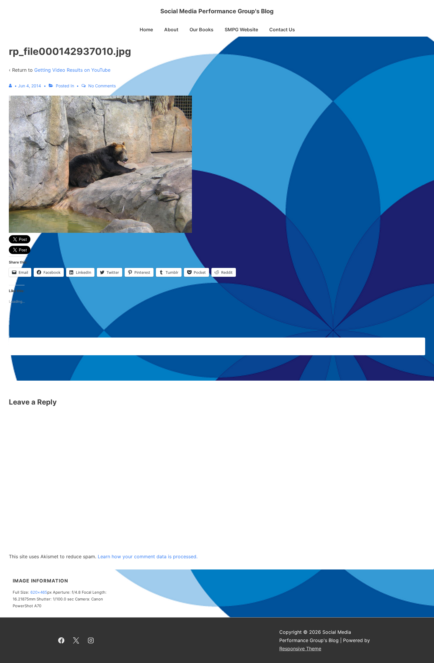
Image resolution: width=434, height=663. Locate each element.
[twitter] (76, 640)
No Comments (102, 85)
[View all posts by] (11, 85)
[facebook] (61, 640)
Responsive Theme (300, 648)
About (171, 29)
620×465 (38, 592)
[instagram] (91, 640)
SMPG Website (241, 29)
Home (146, 29)
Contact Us (282, 29)
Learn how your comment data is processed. (148, 556)
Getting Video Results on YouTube (72, 70)
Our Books (201, 29)
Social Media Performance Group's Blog (217, 11)
